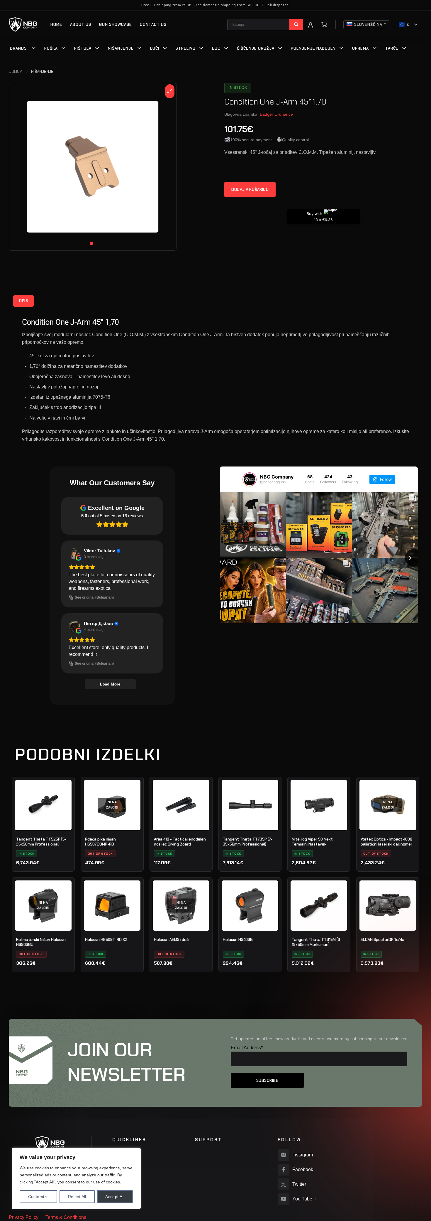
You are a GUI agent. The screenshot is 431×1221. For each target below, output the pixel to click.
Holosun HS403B (238, 939)
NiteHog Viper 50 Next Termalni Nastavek (312, 842)
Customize (38, 1196)
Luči (154, 48)
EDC (216, 48)
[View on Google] (74, 554)
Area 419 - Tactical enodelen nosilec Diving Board (180, 842)
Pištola (82, 48)
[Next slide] (413, 558)
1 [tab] (91, 243)
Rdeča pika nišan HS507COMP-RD (100, 842)
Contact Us (153, 24)
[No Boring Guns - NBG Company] (23, 24)
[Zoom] (170, 91)
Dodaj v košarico (250, 189)
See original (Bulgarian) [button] (94, 597)
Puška (51, 48)
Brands (18, 48)
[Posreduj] (296, 24)
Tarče (391, 48)
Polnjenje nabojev (313, 48)
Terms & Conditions (65, 1217)
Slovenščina (368, 24)
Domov (15, 71)
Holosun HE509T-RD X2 (106, 939)
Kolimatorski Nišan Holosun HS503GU (41, 942)
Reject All (77, 1196)
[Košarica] (324, 25)
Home (56, 24)
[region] (76, 1178)
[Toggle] (33, 48)
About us (80, 24)
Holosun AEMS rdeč (171, 939)
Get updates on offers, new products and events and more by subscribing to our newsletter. (319, 1038)
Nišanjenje (121, 48)
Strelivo (186, 48)
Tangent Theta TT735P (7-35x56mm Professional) (247, 842)
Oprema (360, 48)
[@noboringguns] (249, 479)
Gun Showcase (115, 24)
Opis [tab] (23, 300)
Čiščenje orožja (255, 48)
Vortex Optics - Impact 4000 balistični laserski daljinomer (386, 842)
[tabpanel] (92, 166)
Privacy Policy (23, 1217)
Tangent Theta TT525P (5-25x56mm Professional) (41, 842)
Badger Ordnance (276, 114)
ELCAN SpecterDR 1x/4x (382, 939)
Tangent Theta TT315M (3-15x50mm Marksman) (317, 942)
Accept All (114, 1196)
